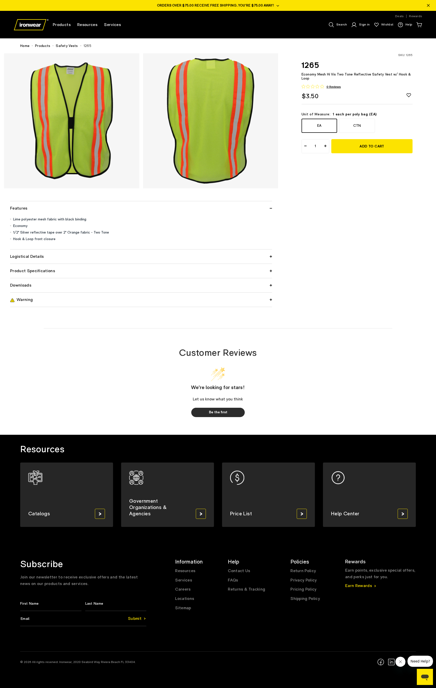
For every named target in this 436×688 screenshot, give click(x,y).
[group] (66, 495)
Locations (184, 598)
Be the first (218, 412)
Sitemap (183, 607)
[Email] (83, 619)
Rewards (415, 16)
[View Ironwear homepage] (31, 24)
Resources (185, 570)
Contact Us (239, 570)
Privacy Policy (303, 580)
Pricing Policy (303, 589)
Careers (182, 589)
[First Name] (50, 603)
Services (183, 580)
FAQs (233, 580)
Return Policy (303, 570)
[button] (419, 25)
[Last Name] (116, 603)
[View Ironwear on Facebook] (380, 662)
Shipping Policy (305, 598)
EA (319, 125)
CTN (357, 125)
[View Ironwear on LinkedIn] (391, 662)
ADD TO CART (372, 146)
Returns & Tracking (246, 589)
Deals (399, 16)
